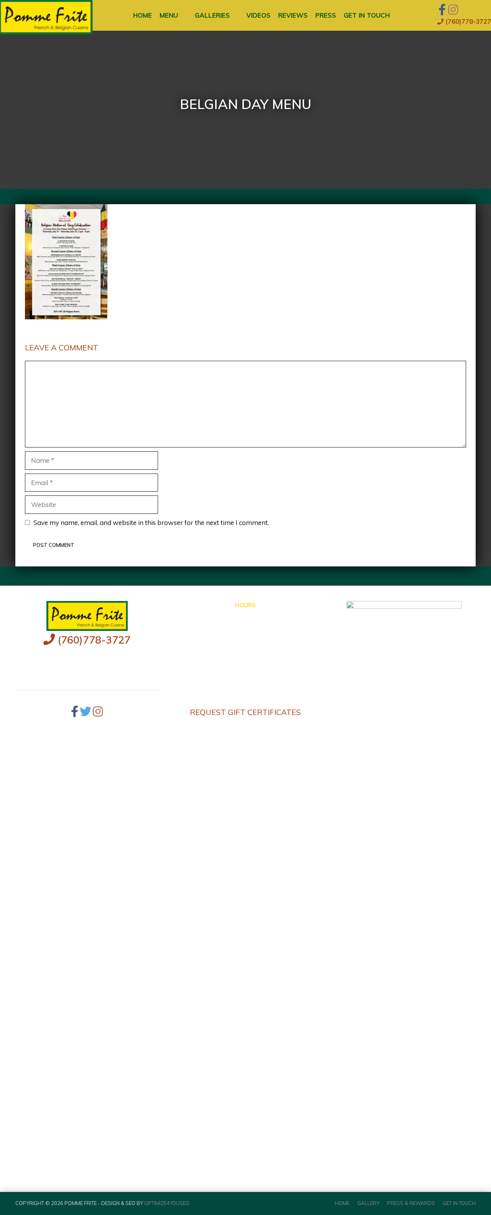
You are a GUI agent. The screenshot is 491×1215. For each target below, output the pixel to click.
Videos (258, 15)
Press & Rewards (411, 1203)
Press (325, 15)
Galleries (212, 15)
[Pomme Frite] (33, 15)
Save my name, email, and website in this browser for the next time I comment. (151, 522)
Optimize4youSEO (166, 1203)
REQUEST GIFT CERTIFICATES (245, 712)
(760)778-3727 (467, 21)
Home (142, 15)
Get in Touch (367, 15)
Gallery (368, 1203)
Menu (169, 15)
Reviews (293, 15)
